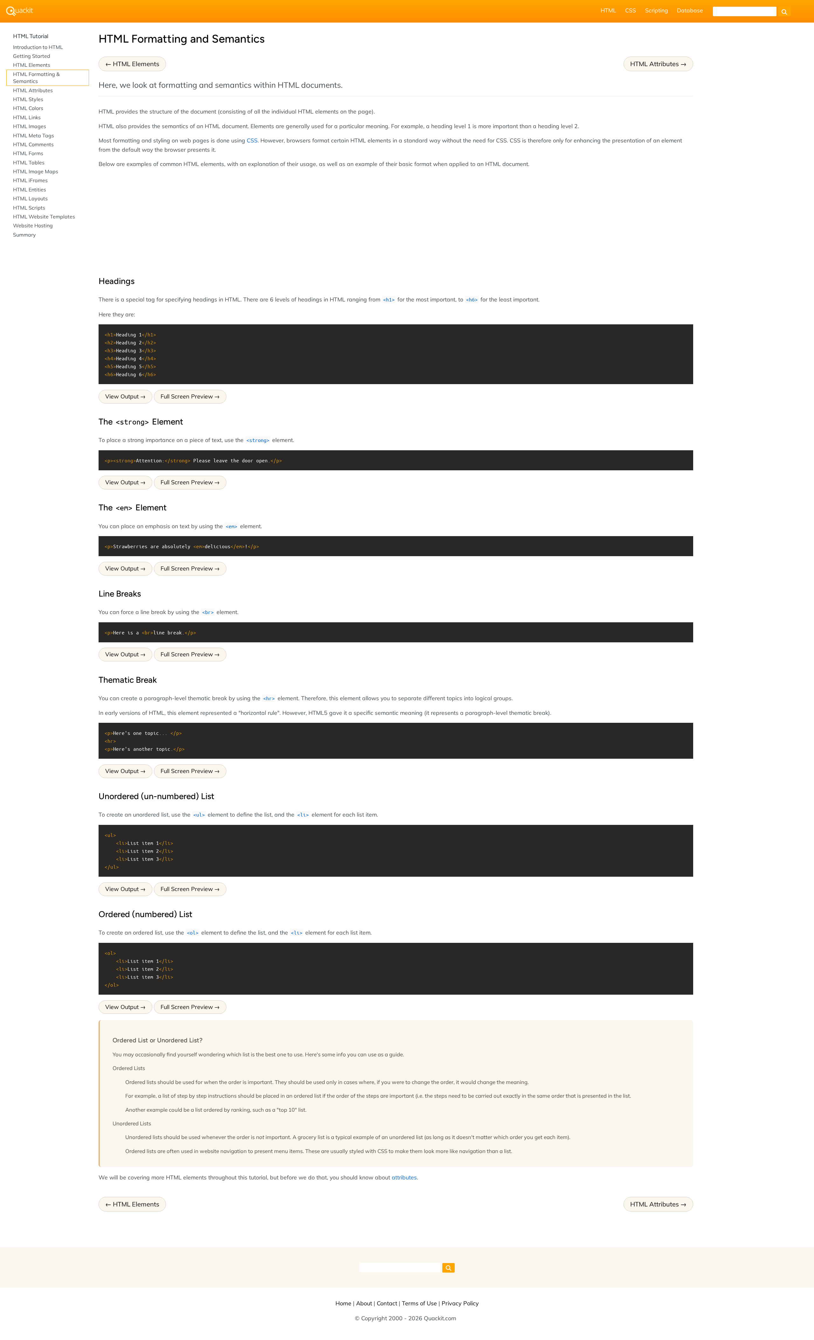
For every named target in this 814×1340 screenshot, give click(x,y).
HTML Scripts (29, 207)
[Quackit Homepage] (19, 11)
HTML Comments (33, 144)
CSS (630, 10)
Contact (387, 1303)
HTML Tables (29, 162)
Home (343, 1303)
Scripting (656, 10)
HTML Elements (136, 64)
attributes (404, 1177)
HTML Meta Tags (33, 135)
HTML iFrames (30, 180)
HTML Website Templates (44, 216)
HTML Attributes (654, 64)
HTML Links (27, 117)
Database (690, 10)
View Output (122, 396)
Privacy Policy (460, 1303)
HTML (608, 10)
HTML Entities (29, 189)
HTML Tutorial (30, 36)
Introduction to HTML (38, 47)
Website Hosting (33, 225)
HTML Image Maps (35, 171)
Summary (24, 234)
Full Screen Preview (187, 396)
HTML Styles (28, 99)
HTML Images (29, 126)
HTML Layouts (30, 198)
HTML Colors (28, 108)
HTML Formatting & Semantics (36, 77)
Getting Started (31, 56)
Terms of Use (419, 1303)
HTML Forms (28, 153)
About (364, 1303)
